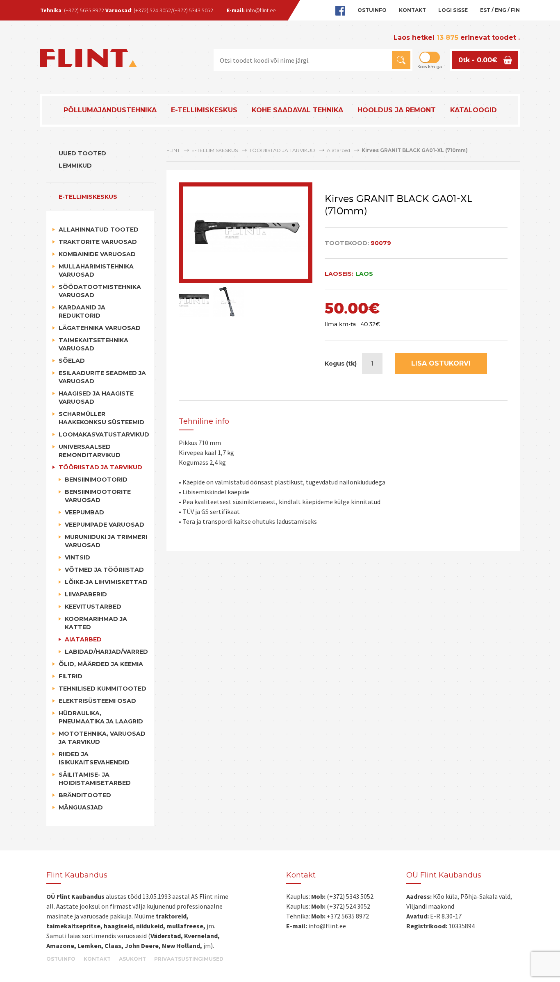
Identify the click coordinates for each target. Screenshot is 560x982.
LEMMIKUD (75, 165)
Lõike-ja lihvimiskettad (106, 582)
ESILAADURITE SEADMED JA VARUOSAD (102, 377)
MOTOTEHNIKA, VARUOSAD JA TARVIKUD (102, 738)
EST (485, 10)
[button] (401, 60)
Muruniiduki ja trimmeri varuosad (106, 541)
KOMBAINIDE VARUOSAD (97, 254)
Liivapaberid (86, 594)
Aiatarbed (83, 639)
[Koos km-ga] (429, 57)
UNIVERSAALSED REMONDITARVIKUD (90, 451)
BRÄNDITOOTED (85, 795)
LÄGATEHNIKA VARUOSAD (100, 328)
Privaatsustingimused (188, 959)
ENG (500, 10)
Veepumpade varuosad (104, 524)
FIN (515, 10)
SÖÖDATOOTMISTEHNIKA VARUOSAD (100, 291)
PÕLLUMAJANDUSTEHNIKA (110, 110)
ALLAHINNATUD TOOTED (99, 229)
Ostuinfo (372, 10)
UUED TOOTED (82, 153)
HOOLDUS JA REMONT (396, 110)
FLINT (173, 150)
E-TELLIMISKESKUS (204, 110)
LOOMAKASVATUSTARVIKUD (103, 434)
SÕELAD (72, 360)
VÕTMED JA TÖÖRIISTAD (104, 569)
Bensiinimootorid (96, 479)
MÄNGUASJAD (81, 807)
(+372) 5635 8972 (84, 10)
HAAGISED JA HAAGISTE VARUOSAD (96, 397)
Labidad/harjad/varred (106, 651)
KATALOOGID (473, 110)
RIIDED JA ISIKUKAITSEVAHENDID (94, 758)
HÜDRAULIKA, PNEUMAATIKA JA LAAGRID (101, 717)
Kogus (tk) (341, 363)
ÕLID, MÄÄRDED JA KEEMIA (101, 664)
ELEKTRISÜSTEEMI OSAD (97, 701)
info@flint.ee (260, 10)
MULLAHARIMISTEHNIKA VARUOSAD (96, 270)
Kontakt (412, 10)
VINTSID (77, 557)
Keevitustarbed (93, 606)
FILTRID (70, 676)
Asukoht (132, 959)
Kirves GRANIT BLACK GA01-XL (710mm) (415, 150)
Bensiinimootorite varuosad (98, 496)
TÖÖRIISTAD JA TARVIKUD (100, 467)
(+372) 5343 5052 (193, 10)
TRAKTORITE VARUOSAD (98, 242)
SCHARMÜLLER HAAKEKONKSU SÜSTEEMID (101, 418)
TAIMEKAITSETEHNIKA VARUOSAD (93, 344)
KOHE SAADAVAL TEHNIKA (297, 110)
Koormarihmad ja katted (96, 623)
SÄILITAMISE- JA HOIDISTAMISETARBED (95, 779)
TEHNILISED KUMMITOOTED (102, 688)
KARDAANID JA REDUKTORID (82, 311)
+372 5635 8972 (348, 916)
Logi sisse (453, 10)
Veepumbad (84, 512)
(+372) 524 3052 (152, 10)
